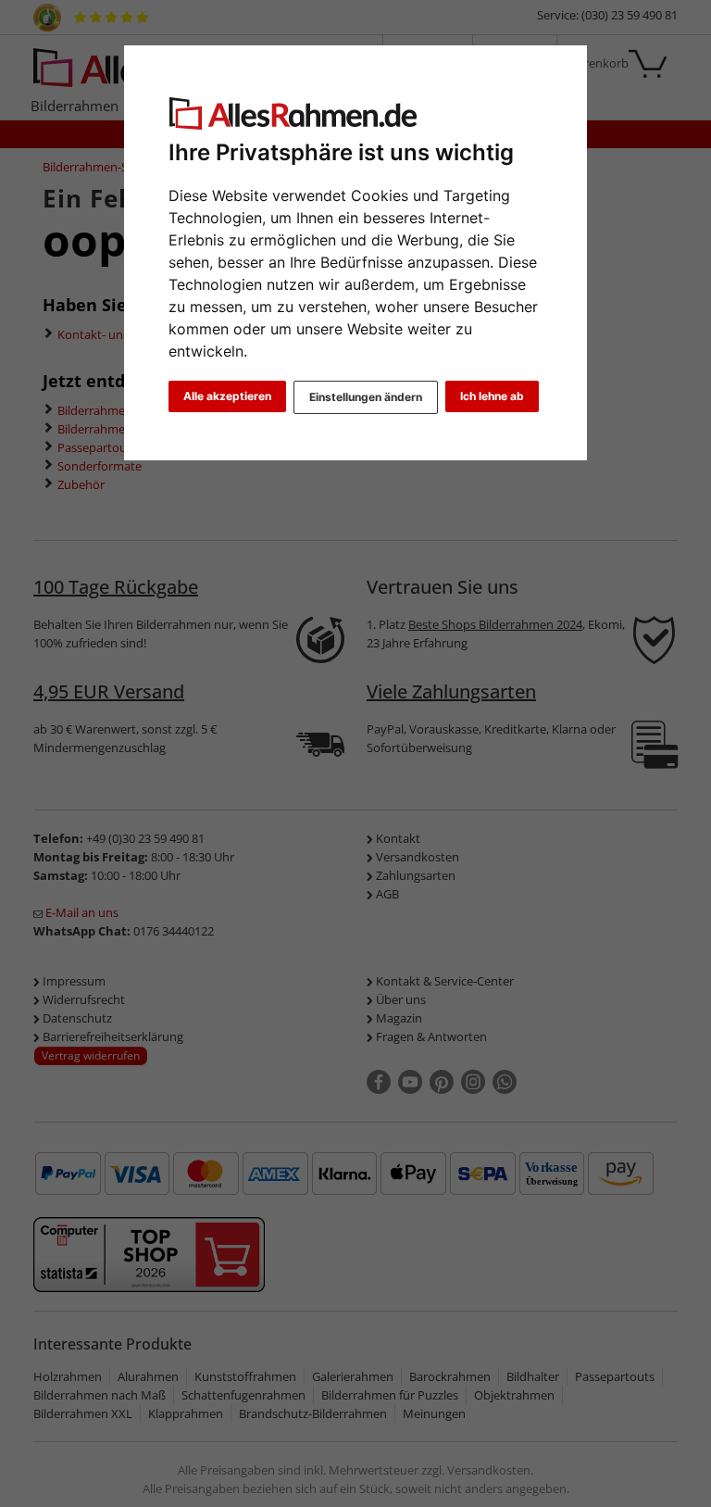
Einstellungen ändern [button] (365, 397)
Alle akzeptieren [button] (227, 396)
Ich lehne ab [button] (492, 396)
